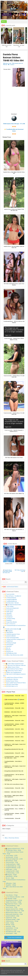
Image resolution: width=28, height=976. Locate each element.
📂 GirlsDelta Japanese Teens (12, 634)
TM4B (6, 64)
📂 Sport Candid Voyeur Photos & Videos (15, 682)
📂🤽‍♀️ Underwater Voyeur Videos (13, 670)
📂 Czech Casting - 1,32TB (10, 855)
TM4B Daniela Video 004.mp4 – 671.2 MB (14, 123)
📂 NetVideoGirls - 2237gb (11, 857)
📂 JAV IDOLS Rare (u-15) (11, 686)
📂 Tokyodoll (8, 613)
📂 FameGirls (8, 646)
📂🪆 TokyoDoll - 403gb (10, 898)
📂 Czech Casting (9, 606)
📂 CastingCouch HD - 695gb (11, 871)
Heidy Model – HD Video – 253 (18, 46)
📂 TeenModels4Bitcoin (11, 601)
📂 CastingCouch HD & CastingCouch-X (15, 639)
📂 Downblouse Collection (11, 679)
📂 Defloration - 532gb (10, 883)
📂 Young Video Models (11, 622)
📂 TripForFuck (9, 641)
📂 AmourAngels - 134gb (10, 933)
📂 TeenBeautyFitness (10, 597)
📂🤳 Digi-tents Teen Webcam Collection (15, 665)
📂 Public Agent (9, 611)
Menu (4, 21)
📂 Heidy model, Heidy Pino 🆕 (13, 629)
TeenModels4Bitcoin (18, 63)
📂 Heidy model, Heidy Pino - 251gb (13, 914)
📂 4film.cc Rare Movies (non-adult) (14, 655)
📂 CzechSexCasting (10, 618)
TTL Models (11, 64)
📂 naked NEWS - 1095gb (10, 876)
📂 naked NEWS (9, 632)
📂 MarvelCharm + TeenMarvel (13, 596)
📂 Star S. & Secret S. (10, 623)
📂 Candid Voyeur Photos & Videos (13, 677)
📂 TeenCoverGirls (9, 594)
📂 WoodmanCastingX (10, 643)
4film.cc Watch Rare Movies (12, 838)
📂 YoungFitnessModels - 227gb (12, 867)
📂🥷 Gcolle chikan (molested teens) (14, 663)
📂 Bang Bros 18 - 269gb (10, 929)
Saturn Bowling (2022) (21, 563)
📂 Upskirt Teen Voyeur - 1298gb (12, 902)
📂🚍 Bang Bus (8, 630)
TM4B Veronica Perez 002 (6, 46)
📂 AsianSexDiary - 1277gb (11, 928)
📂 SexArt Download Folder (12, 637)
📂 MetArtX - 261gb (9, 924)
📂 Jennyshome (9, 616)
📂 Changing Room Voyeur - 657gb (13, 900)
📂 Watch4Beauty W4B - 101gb (12, 931)
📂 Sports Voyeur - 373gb (10, 907)
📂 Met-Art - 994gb (9, 878)
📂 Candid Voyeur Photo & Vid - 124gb (14, 910)
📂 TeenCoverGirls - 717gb (11, 862)
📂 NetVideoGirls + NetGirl (12, 603)
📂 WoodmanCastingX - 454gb (12, 919)
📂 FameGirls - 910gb (9, 926)
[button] (2, 968)
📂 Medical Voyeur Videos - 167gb (13, 912)
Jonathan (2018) (8, 563)
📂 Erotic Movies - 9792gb (10, 895)
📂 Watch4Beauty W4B (11, 653)
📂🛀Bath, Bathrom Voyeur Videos (14, 669)
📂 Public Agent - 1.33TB (10, 869)
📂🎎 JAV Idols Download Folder (13, 604)
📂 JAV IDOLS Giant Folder (11, 684)
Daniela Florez (8, 63)
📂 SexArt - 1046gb (9, 923)
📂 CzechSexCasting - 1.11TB (11, 872)
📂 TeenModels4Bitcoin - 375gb (12, 866)
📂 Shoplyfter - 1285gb (10, 885)
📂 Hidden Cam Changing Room (13, 672)
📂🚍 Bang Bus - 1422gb (10, 874)
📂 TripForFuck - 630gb (10, 917)
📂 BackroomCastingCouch (12, 608)
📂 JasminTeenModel (10, 636)
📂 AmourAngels (9, 644)
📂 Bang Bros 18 (9, 651)
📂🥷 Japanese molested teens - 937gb (14, 848)
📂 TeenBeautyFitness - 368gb (12, 864)
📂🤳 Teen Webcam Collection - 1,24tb (14, 897)
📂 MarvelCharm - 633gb (10, 860)
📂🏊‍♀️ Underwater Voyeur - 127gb (13, 903)
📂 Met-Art (7, 648)
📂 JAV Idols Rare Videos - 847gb (12, 850)
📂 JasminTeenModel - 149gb (11, 916)
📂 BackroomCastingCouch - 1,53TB (13, 859)
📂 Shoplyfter (8, 620)
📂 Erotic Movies (9, 610)
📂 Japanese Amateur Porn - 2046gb (13, 909)
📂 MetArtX (8, 649)
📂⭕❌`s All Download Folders (10, 586)
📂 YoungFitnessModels (11, 599)
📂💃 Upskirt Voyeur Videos (12, 667)
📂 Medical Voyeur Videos (11, 681)
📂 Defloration (8, 615)
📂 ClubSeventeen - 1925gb (11, 921)
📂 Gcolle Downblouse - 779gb (12, 905)
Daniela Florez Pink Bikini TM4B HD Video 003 (7, 571)
